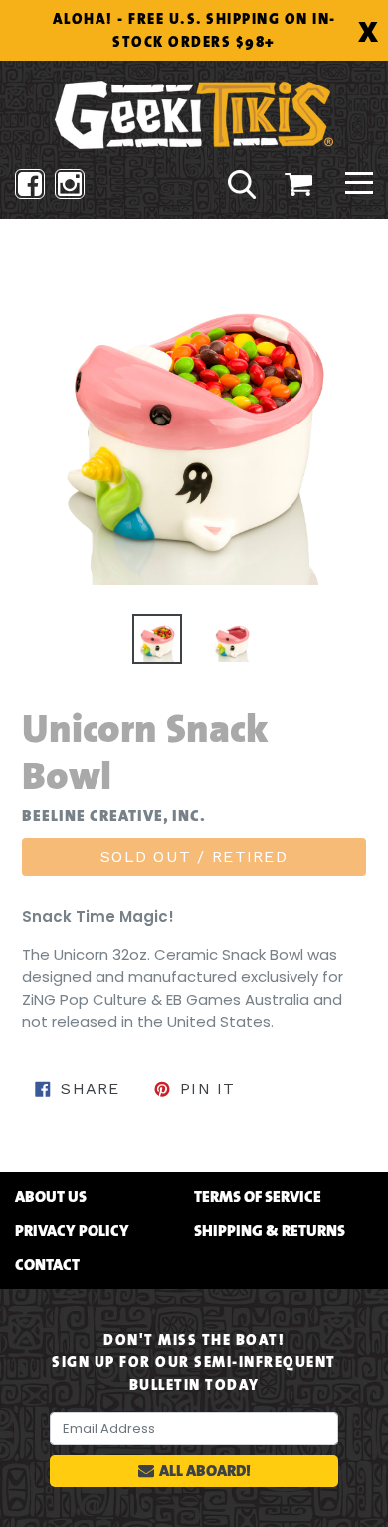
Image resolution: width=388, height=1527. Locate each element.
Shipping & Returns (269, 1231)
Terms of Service (257, 1197)
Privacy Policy (72, 1231)
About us (51, 1197)
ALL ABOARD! (205, 1470)
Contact (47, 1264)
